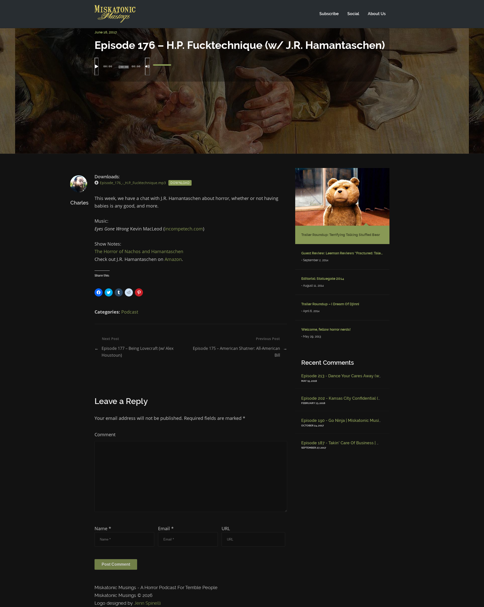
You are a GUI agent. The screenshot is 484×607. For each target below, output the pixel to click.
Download (180, 183)
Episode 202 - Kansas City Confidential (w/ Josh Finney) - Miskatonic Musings (376, 398)
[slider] (162, 66)
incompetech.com (184, 229)
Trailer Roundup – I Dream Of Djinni (330, 304)
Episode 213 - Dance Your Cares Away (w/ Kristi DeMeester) (358, 376)
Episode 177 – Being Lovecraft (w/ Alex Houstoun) (137, 352)
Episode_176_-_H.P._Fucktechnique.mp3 (133, 182)
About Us (377, 13)
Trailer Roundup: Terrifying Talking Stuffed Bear (340, 235)
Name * (103, 528)
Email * (166, 528)
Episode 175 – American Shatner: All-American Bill (236, 352)
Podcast (129, 312)
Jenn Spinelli (147, 603)
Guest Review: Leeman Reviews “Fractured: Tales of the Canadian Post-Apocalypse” (342, 253)
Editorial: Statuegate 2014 (322, 279)
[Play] (97, 66)
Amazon (173, 259)
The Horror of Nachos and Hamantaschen (139, 251)
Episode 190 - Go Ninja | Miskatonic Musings (343, 420)
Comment (105, 434)
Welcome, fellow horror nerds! (326, 329)
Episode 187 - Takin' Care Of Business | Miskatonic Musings (358, 443)
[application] (242, 66)
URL (226, 528)
